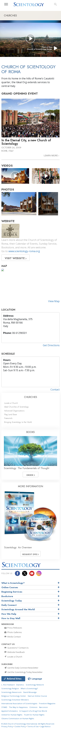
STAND (4, 707)
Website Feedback (16, 652)
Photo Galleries (14, 632)
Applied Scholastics (9, 711)
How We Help (8, 614)
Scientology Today (11, 600)
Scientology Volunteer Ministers (15, 700)
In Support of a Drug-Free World (33, 711)
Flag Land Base (10, 414)
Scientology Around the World (18, 609)
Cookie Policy (20, 726)
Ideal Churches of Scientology (16, 406)
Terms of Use (33, 726)
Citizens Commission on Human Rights (17, 718)
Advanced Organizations (14, 410)
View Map (54, 301)
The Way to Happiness (18, 707)
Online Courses (9, 587)
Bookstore (7, 596)
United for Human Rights (11, 715)
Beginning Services (11, 591)
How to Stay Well (10, 618)
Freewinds (8, 418)
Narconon (43, 707)
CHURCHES (30, 397)
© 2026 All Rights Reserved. (28, 724)
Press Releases (14, 627)
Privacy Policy (7, 726)
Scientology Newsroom (11, 692)
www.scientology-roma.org (24, 251)
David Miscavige (30, 692)
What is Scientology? (13, 583)
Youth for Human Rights (34, 715)
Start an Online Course (37, 696)
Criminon (33, 707)
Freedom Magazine (47, 703)
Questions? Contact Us (18, 647)
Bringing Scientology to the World (18, 422)
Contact (55, 389)
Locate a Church (11, 403)
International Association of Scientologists (19, 703)
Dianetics (20, 685)
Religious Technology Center (13, 696)
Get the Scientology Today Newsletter (25, 672)
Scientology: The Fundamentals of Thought (26, 468)
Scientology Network (35, 685)
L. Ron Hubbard (8, 685)
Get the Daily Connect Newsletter (22, 667)
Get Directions (51, 345)
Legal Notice (45, 726)
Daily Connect (9, 605)
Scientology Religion (10, 688)
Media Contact (14, 636)
